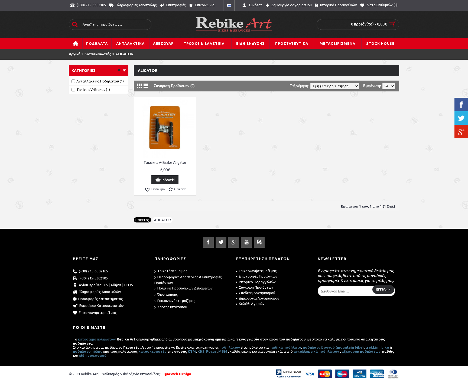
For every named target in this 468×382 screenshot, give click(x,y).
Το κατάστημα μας (172, 271)
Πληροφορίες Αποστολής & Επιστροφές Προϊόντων (188, 280)
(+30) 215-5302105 (93, 271)
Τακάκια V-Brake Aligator (165, 162)
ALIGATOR (124, 54)
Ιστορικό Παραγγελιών (257, 282)
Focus (211, 351)
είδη (83, 355)
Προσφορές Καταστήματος (100, 299)
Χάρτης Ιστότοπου (172, 307)
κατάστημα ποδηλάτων (97, 339)
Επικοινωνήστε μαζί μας (97, 312)
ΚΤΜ (192, 351)
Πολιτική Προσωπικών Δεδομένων (185, 288)
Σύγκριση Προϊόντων (256, 287)
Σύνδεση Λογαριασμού (257, 293)
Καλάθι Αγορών (252, 303)
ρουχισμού (96, 355)
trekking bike (377, 347)
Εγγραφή (383, 289)
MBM (222, 351)
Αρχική (74, 54)
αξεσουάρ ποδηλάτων (361, 351)
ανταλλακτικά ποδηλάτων (316, 351)
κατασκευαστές (152, 351)
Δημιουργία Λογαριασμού (259, 298)
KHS (200, 351)
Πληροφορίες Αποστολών (100, 292)
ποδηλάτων (229, 347)
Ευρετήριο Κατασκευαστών (101, 305)
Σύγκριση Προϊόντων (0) (174, 86)
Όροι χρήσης (167, 294)
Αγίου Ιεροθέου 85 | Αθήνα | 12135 (106, 285)
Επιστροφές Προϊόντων (258, 276)
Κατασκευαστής (97, 54)
